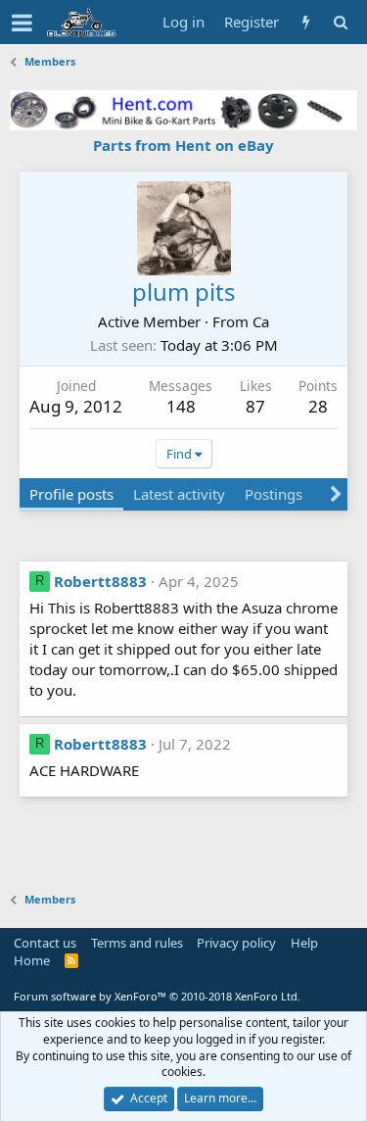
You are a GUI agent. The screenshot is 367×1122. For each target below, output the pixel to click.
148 (181, 406)
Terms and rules (137, 942)
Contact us (45, 942)
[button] (22, 22)
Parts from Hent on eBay (183, 145)
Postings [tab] (273, 494)
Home (32, 960)
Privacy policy (236, 942)
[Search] (340, 22)
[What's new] (306, 22)
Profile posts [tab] (71, 494)
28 (318, 406)
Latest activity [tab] (179, 494)
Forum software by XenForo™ (157, 996)
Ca (260, 321)
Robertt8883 (100, 581)
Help (304, 942)
